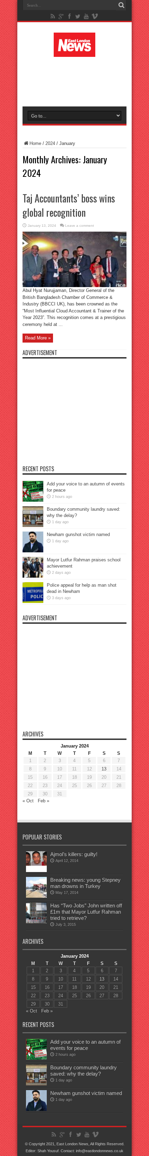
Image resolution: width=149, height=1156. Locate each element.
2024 (50, 143)
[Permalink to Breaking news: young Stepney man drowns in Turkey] (36, 896)
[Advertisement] (78, 80)
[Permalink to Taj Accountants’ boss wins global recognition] (74, 285)
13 (104, 768)
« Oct (28, 800)
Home (35, 143)
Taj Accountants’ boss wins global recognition (69, 205)
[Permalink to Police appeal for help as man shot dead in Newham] (33, 601)
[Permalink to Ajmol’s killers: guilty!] (36, 870)
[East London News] (74, 51)
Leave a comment (79, 225)
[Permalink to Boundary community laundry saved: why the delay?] (33, 525)
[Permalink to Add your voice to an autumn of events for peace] (33, 500)
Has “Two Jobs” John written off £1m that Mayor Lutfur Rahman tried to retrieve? (86, 912)
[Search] (121, 5)
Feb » (43, 800)
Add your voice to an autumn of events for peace (85, 1045)
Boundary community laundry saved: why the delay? (83, 1070)
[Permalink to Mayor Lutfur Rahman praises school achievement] (33, 576)
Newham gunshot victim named (78, 534)
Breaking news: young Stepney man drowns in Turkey (85, 883)
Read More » (38, 337)
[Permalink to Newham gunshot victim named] (33, 550)
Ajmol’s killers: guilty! (73, 854)
